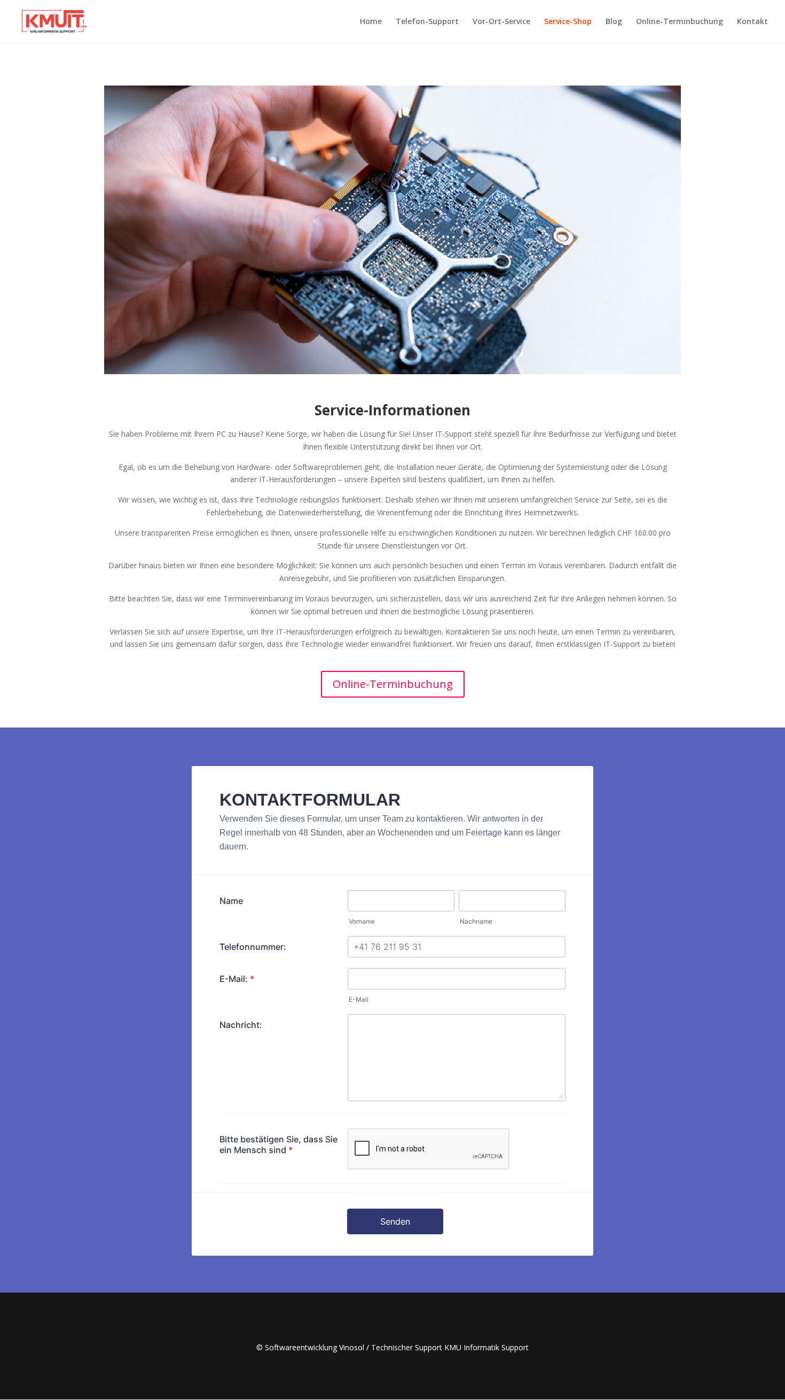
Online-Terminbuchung (679, 22)
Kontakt (752, 22)
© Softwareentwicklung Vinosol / (313, 1347)
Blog (614, 22)
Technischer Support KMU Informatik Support (450, 1347)
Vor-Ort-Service (501, 22)
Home (371, 22)
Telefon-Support (427, 22)
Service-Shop (568, 22)
